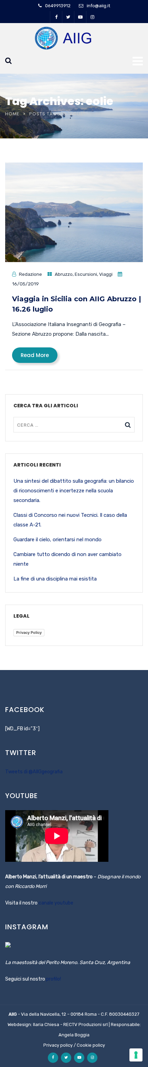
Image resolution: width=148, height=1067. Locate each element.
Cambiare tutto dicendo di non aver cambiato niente (67, 559)
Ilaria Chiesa (46, 1024)
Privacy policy (58, 1045)
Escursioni (86, 274)
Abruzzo (64, 274)
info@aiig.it (98, 5)
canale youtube (56, 903)
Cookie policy (91, 1045)
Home (12, 114)
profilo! (53, 979)
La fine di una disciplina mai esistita (55, 579)
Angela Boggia (74, 1034)
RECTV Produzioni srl (85, 1024)
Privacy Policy (29, 632)
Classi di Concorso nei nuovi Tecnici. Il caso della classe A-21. (70, 520)
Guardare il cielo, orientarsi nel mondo (57, 539)
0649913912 (58, 5)
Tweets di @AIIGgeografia (34, 772)
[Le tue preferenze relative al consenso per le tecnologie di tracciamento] (135, 1054)
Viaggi (106, 274)
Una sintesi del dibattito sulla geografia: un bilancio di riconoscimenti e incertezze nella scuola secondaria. (73, 490)
